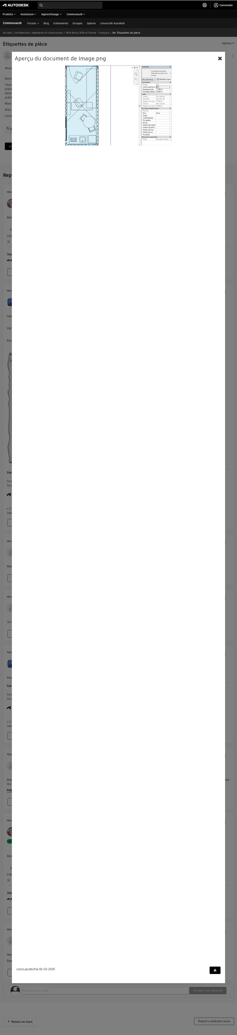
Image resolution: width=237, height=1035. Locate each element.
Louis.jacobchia (27, 969)
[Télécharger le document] (215, 970)
